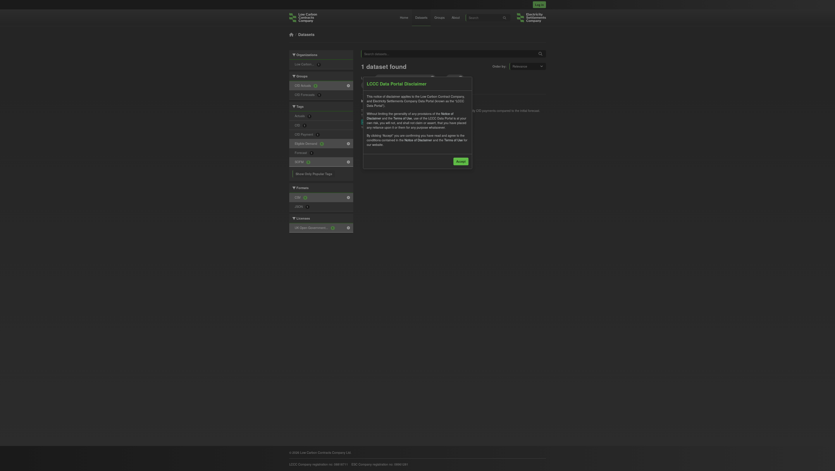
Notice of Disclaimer (418, 140)
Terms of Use (402, 118)
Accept (461, 161)
